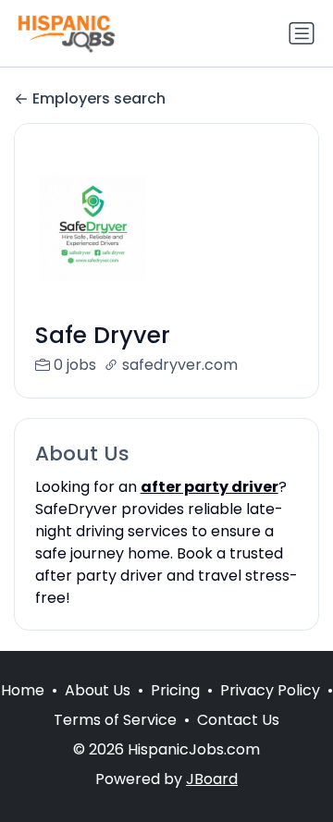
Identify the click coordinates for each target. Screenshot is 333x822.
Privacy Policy (270, 690)
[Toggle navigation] (301, 33)
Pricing (175, 690)
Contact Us (238, 719)
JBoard (212, 779)
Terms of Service (115, 719)
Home (22, 690)
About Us (97, 690)
